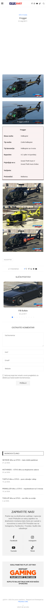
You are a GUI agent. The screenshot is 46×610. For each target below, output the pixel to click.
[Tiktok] (40, 3)
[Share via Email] (36, 269)
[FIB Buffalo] (23, 294)
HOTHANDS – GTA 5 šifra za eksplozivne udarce (20, 470)
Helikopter (8, 260)
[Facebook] (31, 3)
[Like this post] (26, 269)
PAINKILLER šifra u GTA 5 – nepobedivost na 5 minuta (22, 489)
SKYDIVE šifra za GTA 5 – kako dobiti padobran (20, 460)
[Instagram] (34, 3)
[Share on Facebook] (28, 269)
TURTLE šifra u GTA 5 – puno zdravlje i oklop (19, 479)
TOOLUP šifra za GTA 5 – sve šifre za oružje (19, 498)
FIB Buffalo (23, 311)
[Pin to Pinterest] (33, 269)
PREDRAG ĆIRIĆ (23, 601)
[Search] (43, 3)
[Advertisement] (23, 48)
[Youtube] (37, 3)
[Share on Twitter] (31, 269)
